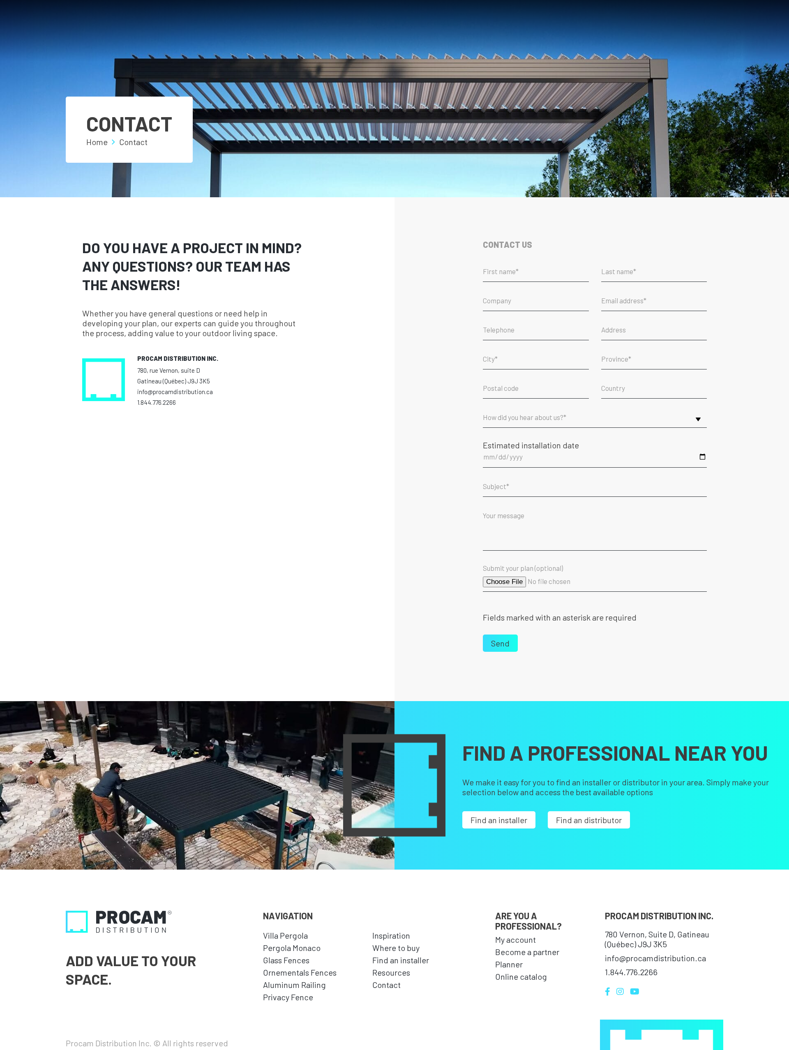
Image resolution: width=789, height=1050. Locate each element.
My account (515, 939)
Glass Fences (286, 960)
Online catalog (521, 976)
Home (97, 142)
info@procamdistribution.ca (175, 391)
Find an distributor (589, 820)
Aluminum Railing (294, 985)
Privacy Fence (288, 997)
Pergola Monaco (292, 948)
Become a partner (527, 952)
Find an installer (499, 820)
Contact (386, 985)
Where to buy (396, 948)
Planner (509, 964)
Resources (391, 972)
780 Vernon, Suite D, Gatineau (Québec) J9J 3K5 (657, 939)
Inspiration (391, 935)
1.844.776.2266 (156, 402)
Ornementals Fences (300, 972)
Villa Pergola (285, 935)
